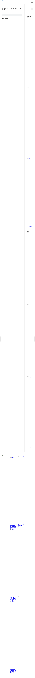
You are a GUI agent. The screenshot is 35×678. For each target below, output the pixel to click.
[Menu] (31, 2)
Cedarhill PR (13, 676)
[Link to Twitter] (30, 676)
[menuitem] (29, 2)
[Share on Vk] (16, 21)
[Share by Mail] (21, 21)
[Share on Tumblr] (13, 21)
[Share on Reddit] (18, 21)
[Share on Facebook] (3, 21)
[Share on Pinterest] (8, 21)
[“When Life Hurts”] (0, 339)
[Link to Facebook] (32, 676)
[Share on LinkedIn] (11, 21)
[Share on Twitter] (6, 21)
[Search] (29, 2)
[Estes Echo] (34, 339)
